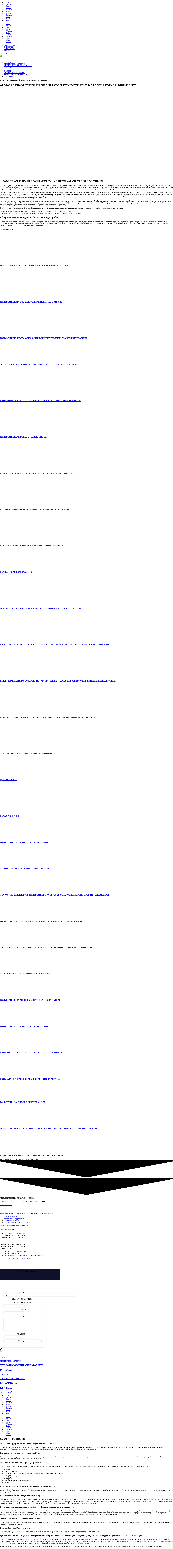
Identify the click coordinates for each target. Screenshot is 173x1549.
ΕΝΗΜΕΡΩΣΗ (5, 1374)
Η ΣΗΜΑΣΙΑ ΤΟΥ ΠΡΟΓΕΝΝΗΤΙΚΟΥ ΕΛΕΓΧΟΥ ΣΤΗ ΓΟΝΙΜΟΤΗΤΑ (31, 1053)
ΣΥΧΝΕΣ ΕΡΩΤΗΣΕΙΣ (12, 1378)
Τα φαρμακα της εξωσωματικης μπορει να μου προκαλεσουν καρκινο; (28, 1443)
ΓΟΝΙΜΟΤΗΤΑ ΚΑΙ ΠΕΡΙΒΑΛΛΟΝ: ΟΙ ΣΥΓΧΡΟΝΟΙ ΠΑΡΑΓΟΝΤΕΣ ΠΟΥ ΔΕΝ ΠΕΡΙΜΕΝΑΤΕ (41, 921)
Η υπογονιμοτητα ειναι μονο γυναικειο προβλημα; (20, 1453)
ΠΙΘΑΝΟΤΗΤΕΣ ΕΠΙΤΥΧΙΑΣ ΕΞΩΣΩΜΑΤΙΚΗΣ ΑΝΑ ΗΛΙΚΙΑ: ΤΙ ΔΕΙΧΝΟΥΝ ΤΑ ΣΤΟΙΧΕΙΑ (40, 401)
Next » (37, 1159)
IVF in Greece (8, 67)
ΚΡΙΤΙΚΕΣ (6, 1388)
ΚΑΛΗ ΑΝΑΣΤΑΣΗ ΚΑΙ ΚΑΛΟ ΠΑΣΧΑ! (17, 572)
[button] (6, 54)
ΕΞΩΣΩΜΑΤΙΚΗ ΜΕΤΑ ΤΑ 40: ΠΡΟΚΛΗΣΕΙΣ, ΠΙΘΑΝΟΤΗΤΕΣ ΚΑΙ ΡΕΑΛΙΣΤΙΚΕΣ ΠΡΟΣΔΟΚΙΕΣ (43, 338)
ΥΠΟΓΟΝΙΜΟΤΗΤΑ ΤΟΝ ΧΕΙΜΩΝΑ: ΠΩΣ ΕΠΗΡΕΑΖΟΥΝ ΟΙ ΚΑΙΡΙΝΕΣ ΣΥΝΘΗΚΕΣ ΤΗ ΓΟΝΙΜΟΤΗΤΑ (46, 947)
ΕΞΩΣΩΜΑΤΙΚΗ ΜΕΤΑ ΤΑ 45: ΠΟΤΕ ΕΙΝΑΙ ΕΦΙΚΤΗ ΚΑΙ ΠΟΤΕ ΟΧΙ (31, 302)
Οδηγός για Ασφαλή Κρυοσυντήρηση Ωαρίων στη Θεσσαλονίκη (26, 753)
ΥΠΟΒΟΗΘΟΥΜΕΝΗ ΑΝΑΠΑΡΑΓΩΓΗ (18, 66)
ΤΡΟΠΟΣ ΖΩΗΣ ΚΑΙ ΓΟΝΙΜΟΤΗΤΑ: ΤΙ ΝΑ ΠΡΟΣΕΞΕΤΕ (25, 974)
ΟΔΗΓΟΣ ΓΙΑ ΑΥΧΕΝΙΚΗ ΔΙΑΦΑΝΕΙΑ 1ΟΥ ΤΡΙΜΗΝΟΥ (24, 869)
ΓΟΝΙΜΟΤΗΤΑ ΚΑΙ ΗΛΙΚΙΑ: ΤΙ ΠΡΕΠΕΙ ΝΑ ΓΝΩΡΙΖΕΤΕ (25, 842)
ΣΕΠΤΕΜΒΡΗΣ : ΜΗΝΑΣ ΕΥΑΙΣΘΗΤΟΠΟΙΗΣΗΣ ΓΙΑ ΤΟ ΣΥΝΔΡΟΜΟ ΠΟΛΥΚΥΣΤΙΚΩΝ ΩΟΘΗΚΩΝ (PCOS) (48, 1128)
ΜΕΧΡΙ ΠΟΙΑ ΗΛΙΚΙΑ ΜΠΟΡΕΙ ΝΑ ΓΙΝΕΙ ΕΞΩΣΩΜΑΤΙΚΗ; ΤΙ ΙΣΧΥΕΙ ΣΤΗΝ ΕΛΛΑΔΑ (38, 364)
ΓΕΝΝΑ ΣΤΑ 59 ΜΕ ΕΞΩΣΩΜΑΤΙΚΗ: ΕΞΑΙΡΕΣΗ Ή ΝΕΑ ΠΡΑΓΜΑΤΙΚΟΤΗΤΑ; (34, 265)
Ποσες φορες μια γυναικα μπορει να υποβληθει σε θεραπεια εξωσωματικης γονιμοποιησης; (37, 1507)
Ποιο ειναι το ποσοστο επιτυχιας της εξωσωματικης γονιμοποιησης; (28, 1486)
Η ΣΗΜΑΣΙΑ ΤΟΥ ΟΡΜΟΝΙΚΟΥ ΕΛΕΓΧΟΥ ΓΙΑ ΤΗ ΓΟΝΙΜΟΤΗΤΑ (30, 1079)
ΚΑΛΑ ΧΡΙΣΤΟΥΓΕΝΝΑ (11, 816)
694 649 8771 (4, 225)
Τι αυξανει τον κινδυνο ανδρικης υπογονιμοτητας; (20, 1462)
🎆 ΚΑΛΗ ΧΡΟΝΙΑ (8, 780)
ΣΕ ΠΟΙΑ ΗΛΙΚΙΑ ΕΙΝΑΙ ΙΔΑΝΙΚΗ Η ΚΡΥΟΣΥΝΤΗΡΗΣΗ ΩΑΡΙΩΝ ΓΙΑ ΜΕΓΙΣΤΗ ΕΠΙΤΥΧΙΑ (41, 608)
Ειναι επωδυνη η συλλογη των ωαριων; (16, 1528)
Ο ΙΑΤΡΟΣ (7, 62)
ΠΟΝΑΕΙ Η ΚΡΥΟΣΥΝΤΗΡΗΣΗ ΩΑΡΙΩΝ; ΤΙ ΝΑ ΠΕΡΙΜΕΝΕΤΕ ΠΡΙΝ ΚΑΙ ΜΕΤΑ (36, 509)
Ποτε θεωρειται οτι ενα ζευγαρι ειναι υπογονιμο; (20, 1496)
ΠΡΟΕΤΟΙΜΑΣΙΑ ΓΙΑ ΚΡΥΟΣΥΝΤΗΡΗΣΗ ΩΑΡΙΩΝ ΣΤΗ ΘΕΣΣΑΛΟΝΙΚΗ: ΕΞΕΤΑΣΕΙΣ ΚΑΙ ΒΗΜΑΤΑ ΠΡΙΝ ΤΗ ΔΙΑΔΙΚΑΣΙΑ (55, 645)
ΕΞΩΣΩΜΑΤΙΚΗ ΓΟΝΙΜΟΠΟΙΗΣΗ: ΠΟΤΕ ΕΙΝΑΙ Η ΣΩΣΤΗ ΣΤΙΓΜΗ (30, 1000)
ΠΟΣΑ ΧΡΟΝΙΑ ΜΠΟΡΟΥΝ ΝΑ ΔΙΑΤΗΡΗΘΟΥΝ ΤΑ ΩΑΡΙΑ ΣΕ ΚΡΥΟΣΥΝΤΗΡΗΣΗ (36, 473)
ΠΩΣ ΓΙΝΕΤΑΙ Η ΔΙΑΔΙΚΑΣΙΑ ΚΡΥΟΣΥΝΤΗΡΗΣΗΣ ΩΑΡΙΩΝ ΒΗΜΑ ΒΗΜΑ (33, 546)
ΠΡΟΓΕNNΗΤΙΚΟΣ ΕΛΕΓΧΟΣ (14, 64)
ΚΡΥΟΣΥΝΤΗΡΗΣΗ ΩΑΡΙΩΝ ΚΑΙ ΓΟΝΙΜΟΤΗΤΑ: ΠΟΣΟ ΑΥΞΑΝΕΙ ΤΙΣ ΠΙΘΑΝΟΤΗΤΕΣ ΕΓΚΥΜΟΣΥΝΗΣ (47, 717)
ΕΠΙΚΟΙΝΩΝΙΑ (8, 1383)
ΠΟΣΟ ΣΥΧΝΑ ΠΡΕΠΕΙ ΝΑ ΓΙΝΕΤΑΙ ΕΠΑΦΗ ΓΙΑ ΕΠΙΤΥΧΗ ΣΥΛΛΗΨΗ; (32, 1155)
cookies (26, 1270)
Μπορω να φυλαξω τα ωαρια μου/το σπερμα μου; (20, 1518)
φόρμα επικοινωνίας (36, 225)
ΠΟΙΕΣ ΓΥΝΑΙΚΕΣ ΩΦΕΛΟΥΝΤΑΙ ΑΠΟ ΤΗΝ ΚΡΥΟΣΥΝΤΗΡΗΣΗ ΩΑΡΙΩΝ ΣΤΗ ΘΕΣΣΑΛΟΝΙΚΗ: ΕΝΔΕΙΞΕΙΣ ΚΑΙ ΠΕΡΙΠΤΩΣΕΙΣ (58, 681)
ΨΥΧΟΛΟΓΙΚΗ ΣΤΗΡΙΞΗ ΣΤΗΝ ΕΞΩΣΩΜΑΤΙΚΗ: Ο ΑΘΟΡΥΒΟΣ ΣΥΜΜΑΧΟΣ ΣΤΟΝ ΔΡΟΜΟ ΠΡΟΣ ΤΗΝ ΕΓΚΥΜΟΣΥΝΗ (54, 895)
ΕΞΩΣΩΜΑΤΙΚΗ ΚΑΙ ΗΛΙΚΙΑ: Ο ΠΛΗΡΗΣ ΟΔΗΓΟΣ (23, 437)
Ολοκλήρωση (22, 1341)
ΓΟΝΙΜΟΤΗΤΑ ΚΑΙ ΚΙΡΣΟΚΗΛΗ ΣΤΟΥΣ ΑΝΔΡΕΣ (22, 1102)
